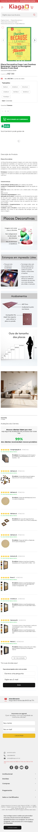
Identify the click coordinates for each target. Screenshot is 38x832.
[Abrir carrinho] (33, 7)
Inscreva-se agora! (19, 713)
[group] (19, 699)
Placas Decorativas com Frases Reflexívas (13, 23)
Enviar (19, 685)
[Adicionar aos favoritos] (3, 28)
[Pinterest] (26, 769)
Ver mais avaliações (19, 658)
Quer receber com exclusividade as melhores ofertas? (19, 716)
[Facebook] (11, 769)
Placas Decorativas (16, 20)
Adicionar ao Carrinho (17, 119)
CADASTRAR (19, 735)
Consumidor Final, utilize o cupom (18, 1)
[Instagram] (16, 769)
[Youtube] (21, 769)
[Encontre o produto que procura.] (34, 14)
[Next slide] (34, 40)
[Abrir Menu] (2, 7)
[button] (13, 60)
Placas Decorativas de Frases (9, 22)
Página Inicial (5, 20)
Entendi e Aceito (12, 827)
